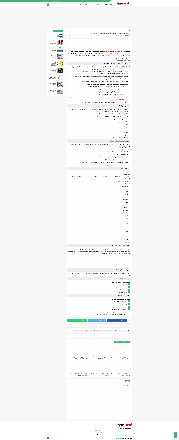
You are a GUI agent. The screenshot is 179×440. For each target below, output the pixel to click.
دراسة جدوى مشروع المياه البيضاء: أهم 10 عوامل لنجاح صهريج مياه (99, 357)
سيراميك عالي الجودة (108, 86)
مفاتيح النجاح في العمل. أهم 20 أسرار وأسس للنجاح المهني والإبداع (78, 374)
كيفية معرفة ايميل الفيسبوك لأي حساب (52, 84)
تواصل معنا (81, 4)
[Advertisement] (89, 17)
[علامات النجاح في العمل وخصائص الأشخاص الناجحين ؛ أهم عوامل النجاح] (120, 350)
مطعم (80, 330)
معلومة (106, 4)
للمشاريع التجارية (99, 91)
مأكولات (86, 330)
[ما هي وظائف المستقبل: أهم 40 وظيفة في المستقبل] (99, 366)
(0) (68, 35)
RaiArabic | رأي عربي (117, 438)
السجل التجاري (114, 99)
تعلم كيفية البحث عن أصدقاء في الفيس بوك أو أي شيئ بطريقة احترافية (53, 50)
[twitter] (54, 1)
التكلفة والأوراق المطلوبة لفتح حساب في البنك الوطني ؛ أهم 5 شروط (79, 357)
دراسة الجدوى (120, 51)
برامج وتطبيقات (116, 330)
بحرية (125, 30)
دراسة (103, 330)
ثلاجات (102, 76)
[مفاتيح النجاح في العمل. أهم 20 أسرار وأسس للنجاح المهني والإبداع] (77, 366)
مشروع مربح (127, 55)
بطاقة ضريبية (122, 99)
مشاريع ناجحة (81, 53)
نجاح (75, 330)
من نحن (99, 432)
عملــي (103, 4)
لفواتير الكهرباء (116, 159)
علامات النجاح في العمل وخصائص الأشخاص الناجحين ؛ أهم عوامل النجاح (120, 357)
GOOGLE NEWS (106, 1)
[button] (117, 320)
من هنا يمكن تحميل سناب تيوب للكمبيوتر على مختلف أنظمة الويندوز (52, 64)
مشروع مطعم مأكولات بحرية (110, 51)
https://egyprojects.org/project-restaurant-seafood (114, 312)
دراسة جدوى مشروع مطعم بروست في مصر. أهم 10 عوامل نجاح (120, 374)
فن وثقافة (87, 4)
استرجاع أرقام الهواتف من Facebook (53, 56)
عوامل (98, 330)
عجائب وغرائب (93, 4)
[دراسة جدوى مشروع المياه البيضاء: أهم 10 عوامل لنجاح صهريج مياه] (99, 350)
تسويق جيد (123, 53)
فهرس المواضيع (97, 430)
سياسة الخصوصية (97, 428)
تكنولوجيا (99, 4)
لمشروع (92, 330)
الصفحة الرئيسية (97, 425)
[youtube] (52, 1)
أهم (129, 30)
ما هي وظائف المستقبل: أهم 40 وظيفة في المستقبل (99, 374)
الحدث (110, 4)
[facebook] (57, 1)
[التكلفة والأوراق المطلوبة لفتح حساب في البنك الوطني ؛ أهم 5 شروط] (77, 350)
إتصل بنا (99, 434)
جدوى (109, 330)
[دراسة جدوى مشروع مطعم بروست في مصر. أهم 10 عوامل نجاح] (120, 366)
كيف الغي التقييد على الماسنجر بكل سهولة (53, 91)
